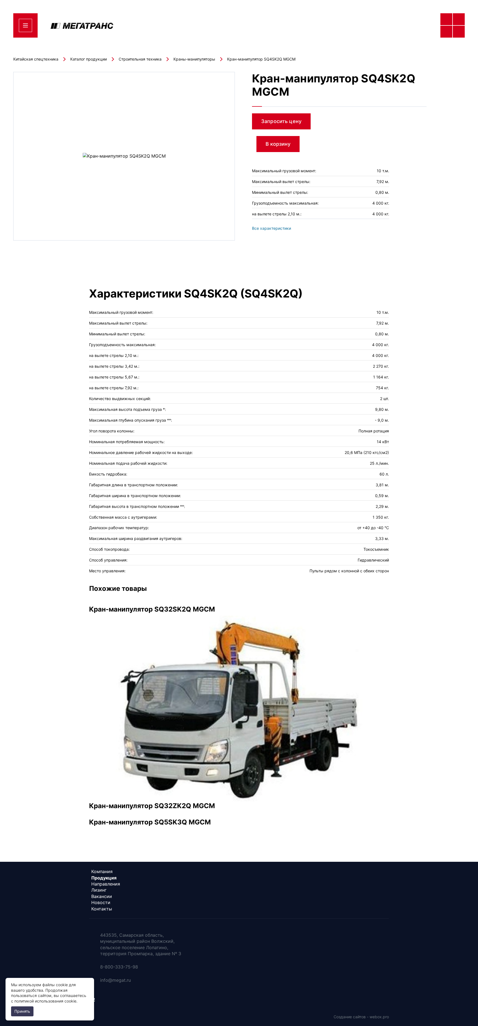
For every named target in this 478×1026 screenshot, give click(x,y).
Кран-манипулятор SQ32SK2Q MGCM (152, 609)
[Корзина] (452, 56)
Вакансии (101, 896)
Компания (102, 871)
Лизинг (98, 890)
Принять (22, 1011)
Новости (100, 902)
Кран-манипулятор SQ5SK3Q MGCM (150, 822)
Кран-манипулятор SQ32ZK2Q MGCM (152, 806)
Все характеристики (271, 228)
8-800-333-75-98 (379, 25)
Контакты (101, 909)
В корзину (278, 144)
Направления (105, 884)
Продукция (103, 878)
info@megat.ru (115, 980)
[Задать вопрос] (452, 82)
